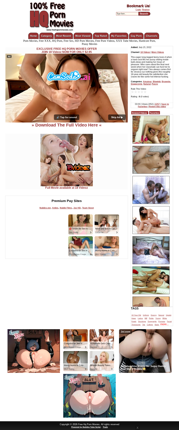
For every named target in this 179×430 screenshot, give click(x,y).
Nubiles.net (45, 208)
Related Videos (139, 113)
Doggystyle (136, 84)
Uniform (146, 315)
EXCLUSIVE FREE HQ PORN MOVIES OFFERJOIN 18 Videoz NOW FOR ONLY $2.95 (67, 50)
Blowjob (157, 81)
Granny (154, 315)
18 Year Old (136, 315)
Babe (157, 325)
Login (138, 9)
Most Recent (63, 35)
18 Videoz (145, 52)
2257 (157, 104)
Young (158, 318)
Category (46, 35)
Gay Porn (136, 35)
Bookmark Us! (138, 6)
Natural (147, 84)
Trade (105, 427)
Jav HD (77, 208)
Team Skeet (88, 208)
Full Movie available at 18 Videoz (66, 187)
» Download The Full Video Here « (67, 124)
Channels (151, 35)
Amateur (147, 81)
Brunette (166, 81)
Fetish (133, 321)
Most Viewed (83, 35)
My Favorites (119, 35)
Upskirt (168, 315)
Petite (151, 318)
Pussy (155, 84)
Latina (140, 318)
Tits (143, 325)
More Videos (158, 52)
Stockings (142, 321)
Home (33, 35)
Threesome (136, 325)
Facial (169, 321)
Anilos (55, 208)
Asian (133, 318)
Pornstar (161, 321)
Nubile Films (66, 208)
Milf (146, 318)
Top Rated (101, 35)
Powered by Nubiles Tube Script (86, 427)
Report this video (157, 106)
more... (164, 324)
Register (146, 9)
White (164, 318)
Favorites (154, 113)
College (150, 325)
